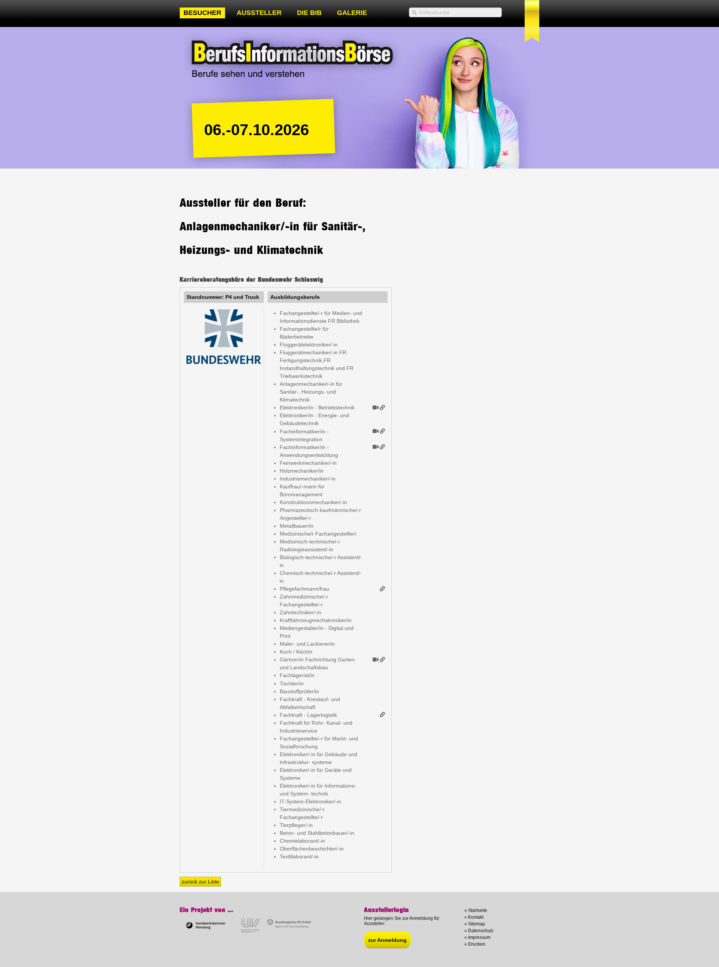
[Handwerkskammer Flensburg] (206, 931)
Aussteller (259, 12)
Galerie (352, 12)
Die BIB (309, 12)
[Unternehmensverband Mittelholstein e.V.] (249, 931)
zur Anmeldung (387, 940)
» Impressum (477, 937)
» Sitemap (474, 924)
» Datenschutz (479, 930)
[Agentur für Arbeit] (290, 931)
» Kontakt (473, 917)
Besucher (202, 12)
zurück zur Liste (200, 882)
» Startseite (475, 910)
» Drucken (474, 944)
